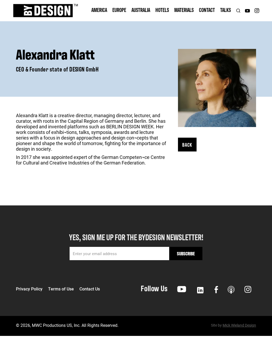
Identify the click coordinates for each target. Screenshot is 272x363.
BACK (187, 144)
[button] (99, 10)
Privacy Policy (29, 289)
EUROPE (119, 9)
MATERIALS (184, 9)
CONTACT (207, 9)
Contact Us (89, 289)
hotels (162, 9)
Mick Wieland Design (239, 325)
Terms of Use (61, 289)
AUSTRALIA (140, 9)
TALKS (225, 9)
